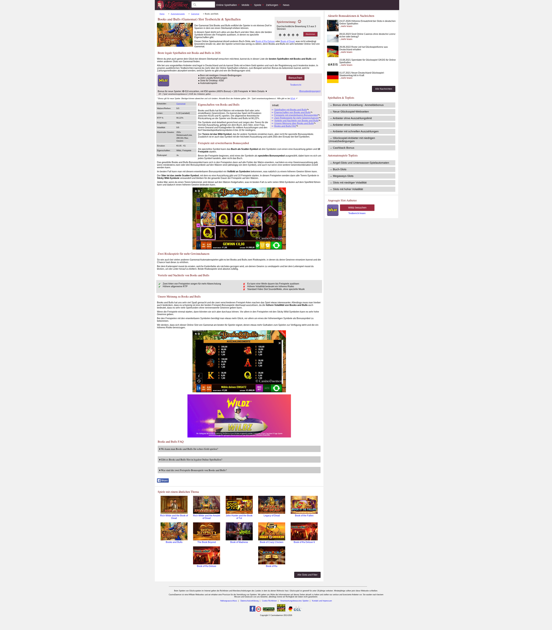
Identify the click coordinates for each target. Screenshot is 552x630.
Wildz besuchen (357, 207)
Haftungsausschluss (228, 601)
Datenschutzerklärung (249, 601)
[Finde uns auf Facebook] (252, 611)
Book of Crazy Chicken (271, 542)
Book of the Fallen (304, 515)
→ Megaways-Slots (341, 175)
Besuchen (295, 77)
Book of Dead (288, 41)
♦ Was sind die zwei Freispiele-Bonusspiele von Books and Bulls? (193, 470)
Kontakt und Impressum (322, 601)
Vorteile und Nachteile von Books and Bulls (296, 120)
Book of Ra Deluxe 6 (304, 542)
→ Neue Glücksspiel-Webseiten (349, 111)
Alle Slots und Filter (307, 575)
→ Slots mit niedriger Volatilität (348, 182)
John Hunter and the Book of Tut (239, 516)
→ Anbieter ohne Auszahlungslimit (350, 118)
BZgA (293, 98)
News (286, 5)
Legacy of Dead (272, 515)
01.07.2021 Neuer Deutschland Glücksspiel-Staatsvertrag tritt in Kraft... (361, 75)
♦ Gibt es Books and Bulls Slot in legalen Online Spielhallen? (190, 459)
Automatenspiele (178, 14)
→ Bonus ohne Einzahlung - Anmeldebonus (356, 104)
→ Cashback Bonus (341, 147)
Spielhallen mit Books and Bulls (290, 109)
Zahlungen (272, 5)
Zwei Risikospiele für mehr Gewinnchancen (296, 118)
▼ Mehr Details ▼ (258, 91)
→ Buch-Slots (337, 169)
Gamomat (195, 14)
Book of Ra (271, 566)
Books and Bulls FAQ (285, 126)
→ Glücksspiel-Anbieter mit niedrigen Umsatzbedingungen (352, 139)
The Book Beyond (206, 542)
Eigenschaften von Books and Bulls (292, 112)
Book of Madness (239, 542)
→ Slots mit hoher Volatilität (346, 189)
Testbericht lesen (357, 213)
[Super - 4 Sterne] (293, 35)
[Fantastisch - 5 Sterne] (297, 35)
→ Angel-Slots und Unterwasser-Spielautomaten (359, 162)
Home (162, 14)
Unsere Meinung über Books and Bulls (294, 123)
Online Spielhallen (226, 5)
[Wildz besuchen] (163, 85)
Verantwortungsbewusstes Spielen (294, 601)
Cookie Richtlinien (269, 601)
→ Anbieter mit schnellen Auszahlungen (354, 131)
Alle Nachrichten (383, 89)
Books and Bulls (174, 542)
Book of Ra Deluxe (265, 41)
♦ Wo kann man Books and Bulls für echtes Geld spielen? (188, 449)
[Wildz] (239, 436)
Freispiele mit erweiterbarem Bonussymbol (296, 115)
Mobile (245, 5)
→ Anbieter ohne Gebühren (346, 124)
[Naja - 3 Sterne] (289, 35)
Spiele (257, 5)
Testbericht (295, 85)
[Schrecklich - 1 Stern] (280, 35)
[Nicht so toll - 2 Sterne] (284, 35)
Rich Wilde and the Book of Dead (174, 516)
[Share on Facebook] (163, 482)
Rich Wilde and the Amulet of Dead (206, 516)
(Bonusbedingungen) (310, 91)
